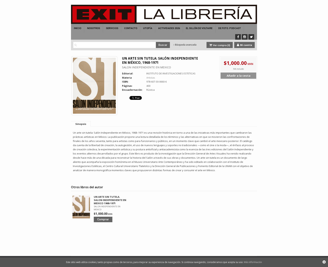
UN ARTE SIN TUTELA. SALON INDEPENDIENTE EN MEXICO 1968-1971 (110, 200)
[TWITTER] (251, 37)
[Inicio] (164, 14)
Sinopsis (80, 124)
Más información (253, 262)
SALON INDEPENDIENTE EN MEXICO (146, 67)
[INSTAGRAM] (245, 37)
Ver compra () (221, 45)
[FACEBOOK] (238, 37)
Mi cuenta (246, 45)
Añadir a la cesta (238, 75)
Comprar (103, 219)
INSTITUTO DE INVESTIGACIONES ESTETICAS (171, 73)
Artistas (150, 77)
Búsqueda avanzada (185, 45)
